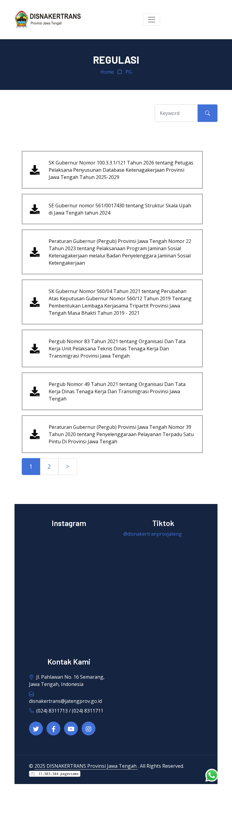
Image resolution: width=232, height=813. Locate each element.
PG (128, 72)
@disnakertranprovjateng (152, 534)
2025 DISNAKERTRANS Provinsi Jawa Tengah (86, 766)
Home (107, 72)
